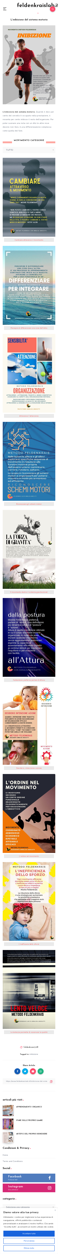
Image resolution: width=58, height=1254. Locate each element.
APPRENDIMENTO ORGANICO (29, 1107)
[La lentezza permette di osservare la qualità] (29, 989)
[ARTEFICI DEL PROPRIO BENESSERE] (8, 1137)
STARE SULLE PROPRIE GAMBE (29, 1120)
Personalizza (29, 1241)
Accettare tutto (29, 1233)
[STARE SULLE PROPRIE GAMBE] (8, 1124)
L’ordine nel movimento (29, 856)
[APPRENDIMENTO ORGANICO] (8, 1110)
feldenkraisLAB (31, 1047)
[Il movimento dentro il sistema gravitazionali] (29, 549)
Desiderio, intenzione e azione (29, 768)
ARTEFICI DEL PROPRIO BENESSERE (31, 1134)
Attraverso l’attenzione (28, 416)
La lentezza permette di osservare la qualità (29, 1032)
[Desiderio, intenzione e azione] (29, 725)
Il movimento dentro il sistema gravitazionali (29, 592)
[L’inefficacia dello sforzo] (29, 901)
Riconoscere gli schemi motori (29, 504)
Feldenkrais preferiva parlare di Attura (29, 680)
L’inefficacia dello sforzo (29, 944)
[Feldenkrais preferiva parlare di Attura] (29, 637)
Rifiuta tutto (29, 1248)
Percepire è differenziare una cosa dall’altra (29, 328)
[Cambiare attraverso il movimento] (29, 197)
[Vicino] (55, 1210)
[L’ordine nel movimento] (29, 813)
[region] (29, 1231)
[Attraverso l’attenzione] (29, 373)
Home (5, 1155)
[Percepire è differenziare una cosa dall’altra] (29, 285)
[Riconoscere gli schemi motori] (29, 461)
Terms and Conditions (13, 1161)
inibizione (34, 1054)
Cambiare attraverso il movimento (29, 240)
